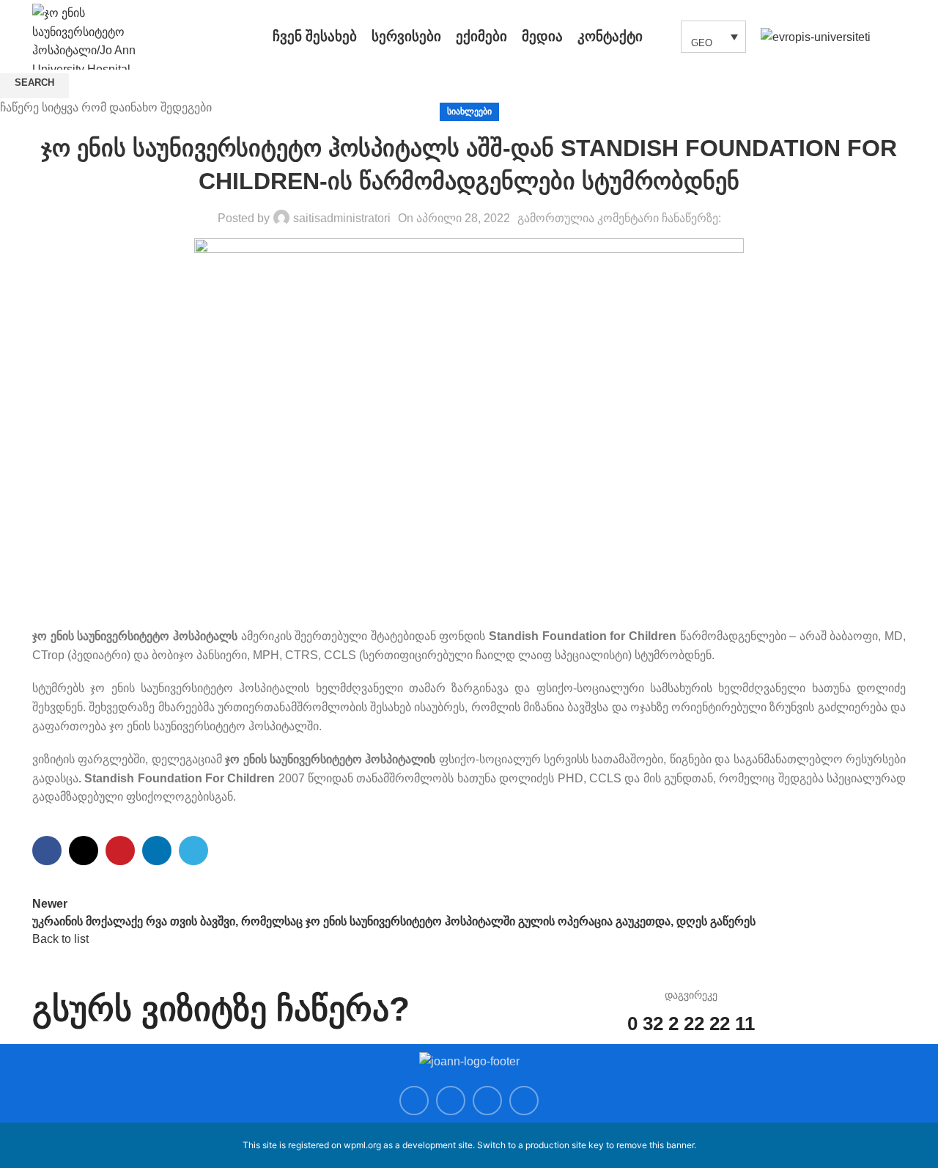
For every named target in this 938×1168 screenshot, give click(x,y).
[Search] (661, 36)
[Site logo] (101, 35)
